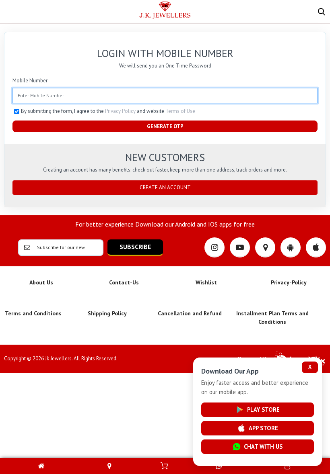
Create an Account (165, 187)
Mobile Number (29, 80)
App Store (263, 428)
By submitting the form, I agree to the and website (108, 111)
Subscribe (135, 247)
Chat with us (263, 446)
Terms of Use (180, 111)
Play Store (263, 409)
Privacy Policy (120, 111)
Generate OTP (165, 126)
